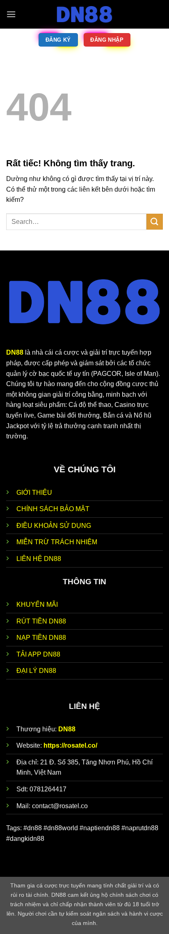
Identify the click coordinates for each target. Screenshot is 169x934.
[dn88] (84, 14)
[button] (11, 14)
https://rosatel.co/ (70, 745)
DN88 (66, 729)
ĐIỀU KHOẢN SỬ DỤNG (53, 525)
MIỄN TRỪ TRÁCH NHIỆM (56, 542)
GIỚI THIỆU (34, 492)
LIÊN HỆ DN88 (38, 558)
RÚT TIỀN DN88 (41, 621)
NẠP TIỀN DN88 (41, 637)
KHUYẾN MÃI (37, 604)
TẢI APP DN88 (38, 654)
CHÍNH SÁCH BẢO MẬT (52, 508)
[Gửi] (154, 222)
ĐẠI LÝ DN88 (36, 670)
